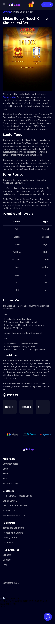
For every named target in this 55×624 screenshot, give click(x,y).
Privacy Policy (10, 537)
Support (7, 555)
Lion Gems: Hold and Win (15, 505)
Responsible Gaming (13, 532)
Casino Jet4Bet (9, 97)
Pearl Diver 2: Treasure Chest (17, 495)
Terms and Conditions (13, 527)
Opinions (7, 559)
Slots (5, 478)
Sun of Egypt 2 (10, 500)
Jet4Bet (7, 11)
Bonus (6, 473)
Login (5, 468)
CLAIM (3, 607)
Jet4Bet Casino (10, 464)
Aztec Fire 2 (9, 510)
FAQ (5, 564)
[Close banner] (1, 598)
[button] (31, 4)
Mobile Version (10, 483)
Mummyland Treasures (14, 515)
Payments (8, 542)
